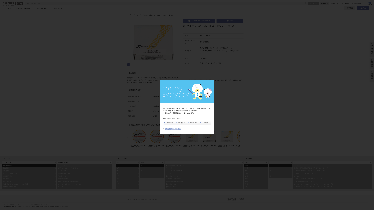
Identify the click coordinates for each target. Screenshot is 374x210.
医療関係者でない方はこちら (173, 129)
